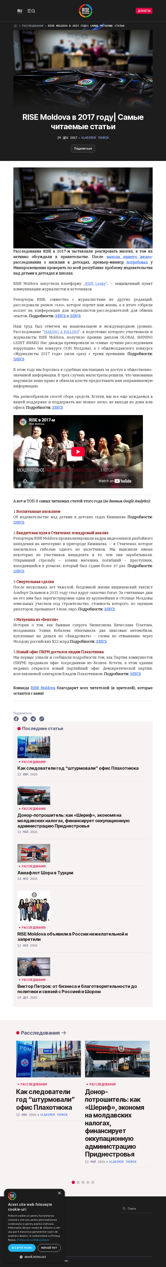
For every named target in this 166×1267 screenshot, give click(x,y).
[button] (73, 1182)
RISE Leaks (95, 283)
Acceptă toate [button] (22, 1248)
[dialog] (34, 1226)
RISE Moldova (43, 687)
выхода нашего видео (129, 256)
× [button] (59, 1193)
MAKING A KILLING (61, 331)
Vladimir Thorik (95, 138)
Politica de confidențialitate (33, 1240)
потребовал (137, 262)
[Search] (124, 1208)
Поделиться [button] (83, 148)
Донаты (144, 10)
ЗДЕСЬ (18, 359)
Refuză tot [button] (49, 1248)
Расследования (32, 25)
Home (15, 26)
